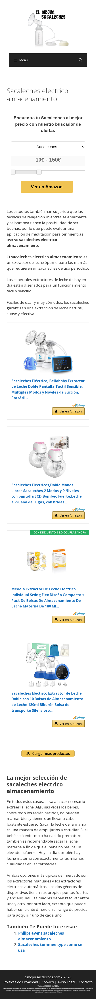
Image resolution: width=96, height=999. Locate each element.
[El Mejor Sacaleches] (48, 28)
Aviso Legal (66, 982)
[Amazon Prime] (78, 405)
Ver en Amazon (47, 186)
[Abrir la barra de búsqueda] (80, 60)
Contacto (86, 982)
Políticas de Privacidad (21, 982)
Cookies (48, 982)
